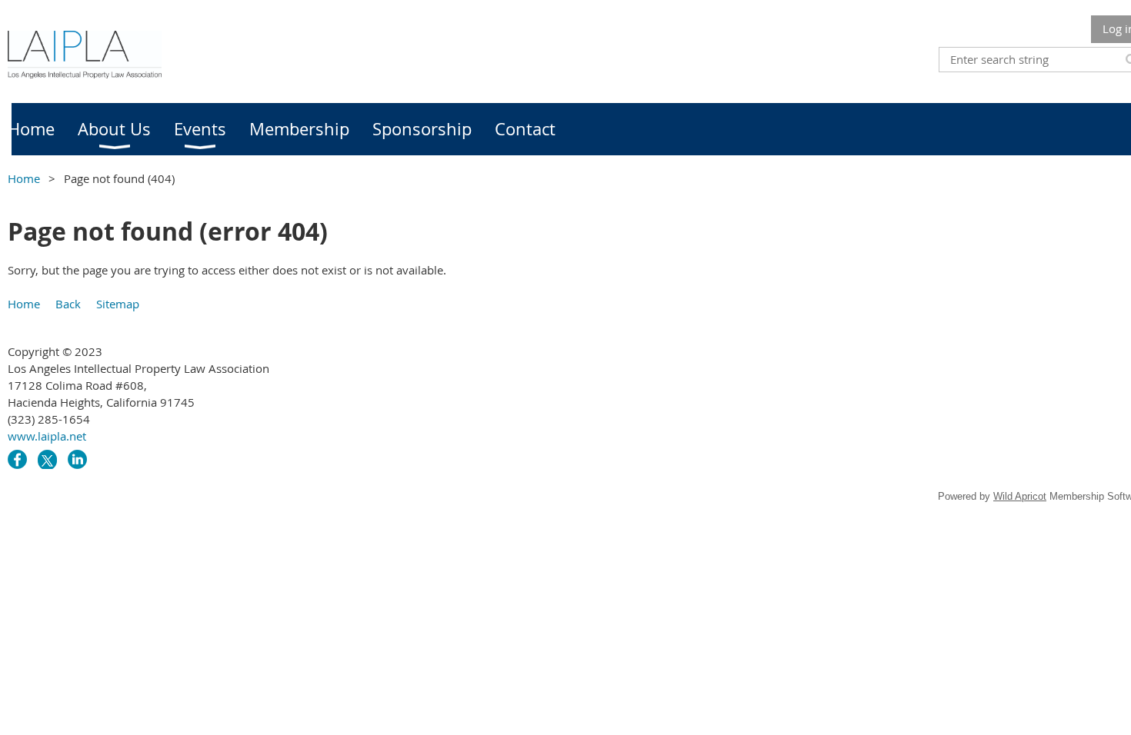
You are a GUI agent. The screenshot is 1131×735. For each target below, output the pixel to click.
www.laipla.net (47, 436)
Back (68, 303)
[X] (47, 459)
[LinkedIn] (77, 459)
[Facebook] (17, 459)
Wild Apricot (1019, 496)
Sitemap (117, 303)
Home (24, 178)
